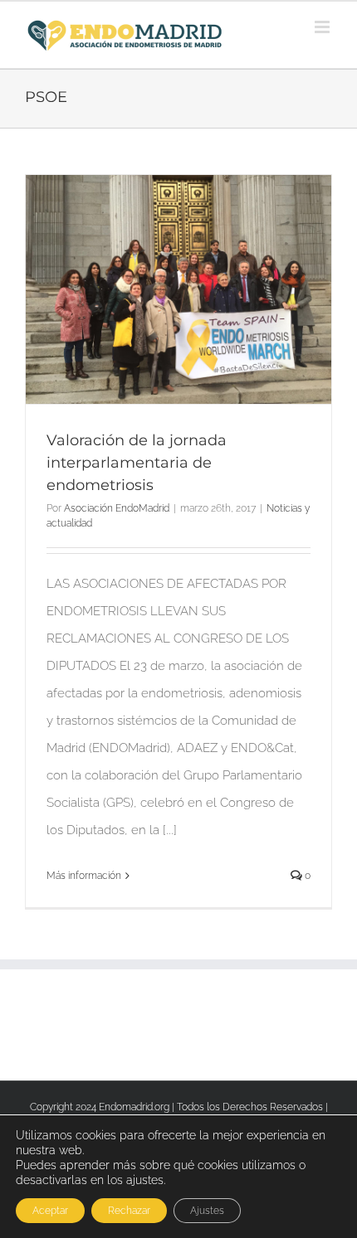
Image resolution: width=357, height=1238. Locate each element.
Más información (83, 875)
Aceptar (50, 1210)
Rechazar (129, 1210)
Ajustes (207, 1210)
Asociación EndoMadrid (116, 508)
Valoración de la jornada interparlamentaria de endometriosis (136, 462)
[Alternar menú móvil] (323, 27)
